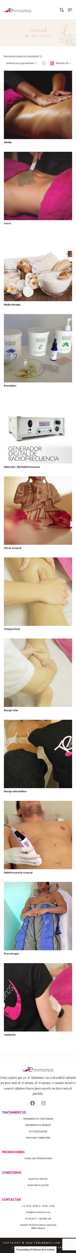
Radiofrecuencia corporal (18, 872)
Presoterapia (11, 953)
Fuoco (7, 223)
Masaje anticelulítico (15, 791)
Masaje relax (11, 710)
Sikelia (7, 142)
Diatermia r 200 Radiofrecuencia (22, 467)
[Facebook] (33, 1103)
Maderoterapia (12, 304)
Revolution (10, 385)
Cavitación (10, 1034)
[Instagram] (43, 1103)
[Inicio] (26, 36)
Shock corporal (12, 548)
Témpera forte (12, 629)
